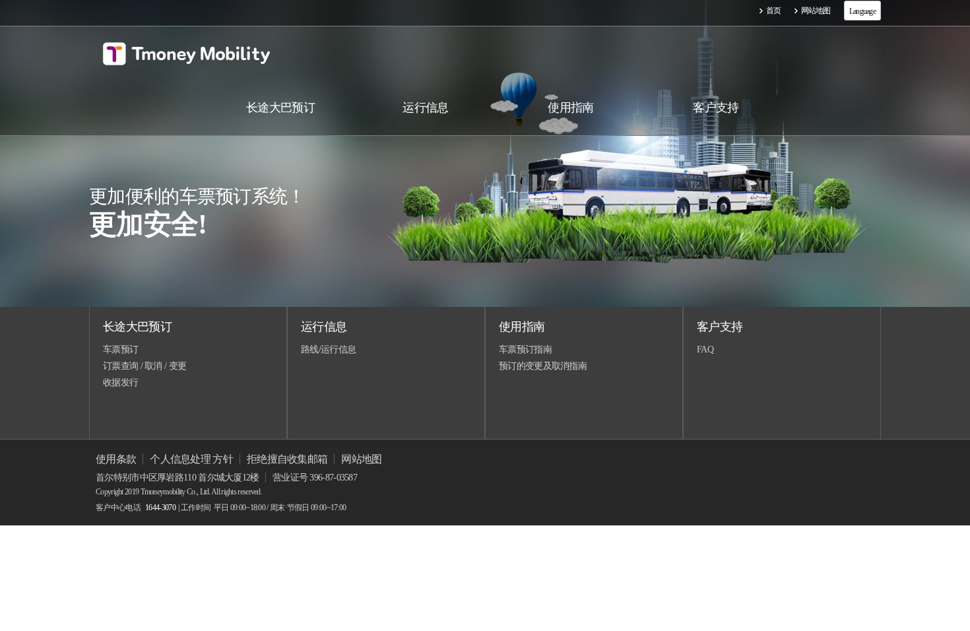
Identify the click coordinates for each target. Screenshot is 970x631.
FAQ (705, 349)
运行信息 (323, 326)
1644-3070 (160, 507)
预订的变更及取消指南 (543, 366)
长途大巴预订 (137, 326)
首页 (773, 10)
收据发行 (120, 382)
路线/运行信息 (328, 349)
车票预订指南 (525, 349)
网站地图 (816, 10)
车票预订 (120, 349)
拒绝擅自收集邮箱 (287, 459)
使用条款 (116, 459)
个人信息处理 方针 (191, 459)
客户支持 (719, 326)
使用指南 (521, 326)
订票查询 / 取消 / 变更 (144, 366)
